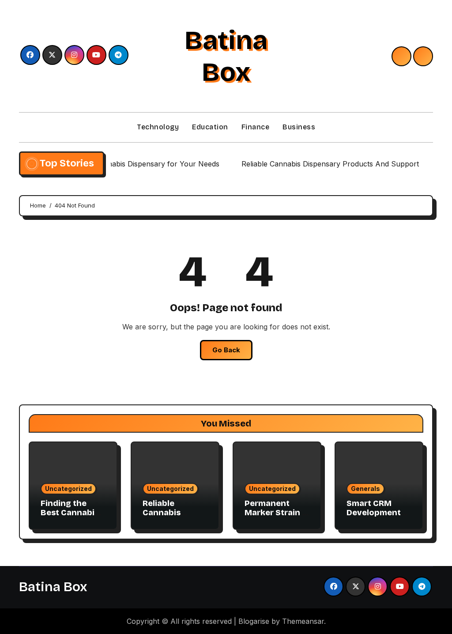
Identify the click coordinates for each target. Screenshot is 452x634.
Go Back (226, 350)
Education (210, 127)
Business (298, 127)
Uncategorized (68, 488)
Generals (365, 488)
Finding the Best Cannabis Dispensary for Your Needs (70, 517)
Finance (255, 127)
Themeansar (303, 621)
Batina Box (226, 56)
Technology (158, 127)
